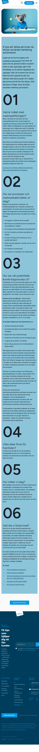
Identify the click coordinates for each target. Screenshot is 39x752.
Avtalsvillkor (11, 739)
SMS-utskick (4, 683)
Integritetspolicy (19, 739)
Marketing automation (4, 689)
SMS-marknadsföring (18, 687)
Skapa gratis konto (9, 715)
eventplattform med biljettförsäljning (10, 726)
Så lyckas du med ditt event (15, 584)
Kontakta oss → (31, 698)
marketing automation (12, 61)
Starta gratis (23, 729)
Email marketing (18, 700)
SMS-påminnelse (18, 702)
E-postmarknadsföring (19, 683)
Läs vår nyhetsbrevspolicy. (29, 650)
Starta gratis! (29, 3)
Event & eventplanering (18, 692)
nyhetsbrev (21, 724)
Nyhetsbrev (4, 681)
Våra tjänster (4, 693)
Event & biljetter (5, 686)
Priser (2, 695)
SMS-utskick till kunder (29, 724)
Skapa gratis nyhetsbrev (19, 602)
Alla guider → (17, 705)
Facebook (3, 739)
